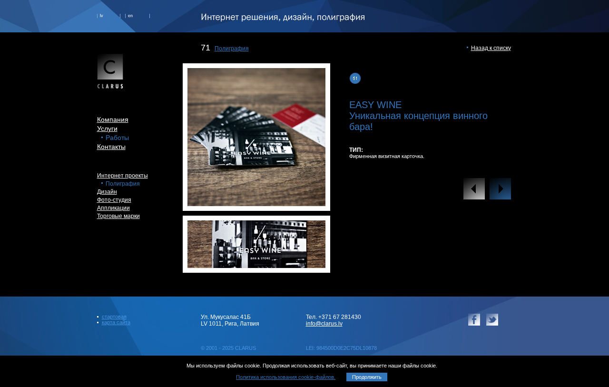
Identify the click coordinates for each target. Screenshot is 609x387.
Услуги (107, 128)
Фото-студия (114, 200)
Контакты (111, 146)
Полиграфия (232, 48)
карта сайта (116, 322)
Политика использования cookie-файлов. (285, 377)
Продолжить (367, 377)
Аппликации (113, 208)
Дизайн (107, 192)
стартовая (114, 316)
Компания (112, 119)
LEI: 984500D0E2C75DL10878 (341, 348)
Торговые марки (118, 216)
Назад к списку (491, 48)
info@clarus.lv (324, 323)
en (130, 15)
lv (101, 15)
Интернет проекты (122, 175)
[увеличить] (256, 203)
